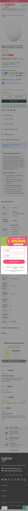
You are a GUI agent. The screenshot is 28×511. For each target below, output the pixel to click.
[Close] (25, 238)
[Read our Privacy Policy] (24, 270)
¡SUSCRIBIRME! (14, 261)
